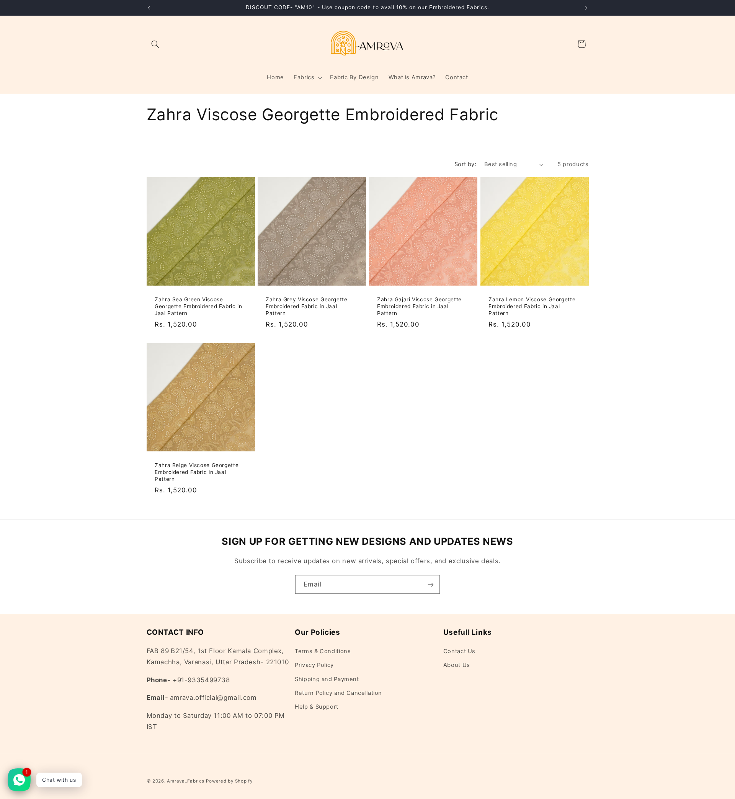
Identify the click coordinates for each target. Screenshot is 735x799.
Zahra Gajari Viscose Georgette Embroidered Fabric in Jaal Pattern (419, 306)
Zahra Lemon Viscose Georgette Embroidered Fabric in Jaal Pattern (531, 306)
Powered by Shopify (229, 781)
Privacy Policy (314, 665)
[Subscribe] (430, 584)
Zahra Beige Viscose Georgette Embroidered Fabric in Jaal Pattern (196, 472)
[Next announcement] (586, 7)
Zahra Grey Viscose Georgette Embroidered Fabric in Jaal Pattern (307, 306)
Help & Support (316, 706)
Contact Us (459, 651)
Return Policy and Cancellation (338, 693)
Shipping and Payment (327, 679)
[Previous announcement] (148, 7)
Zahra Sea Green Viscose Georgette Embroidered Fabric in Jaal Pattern (198, 306)
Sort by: (465, 164)
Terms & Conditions (323, 651)
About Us (456, 665)
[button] (155, 44)
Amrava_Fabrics (185, 781)
